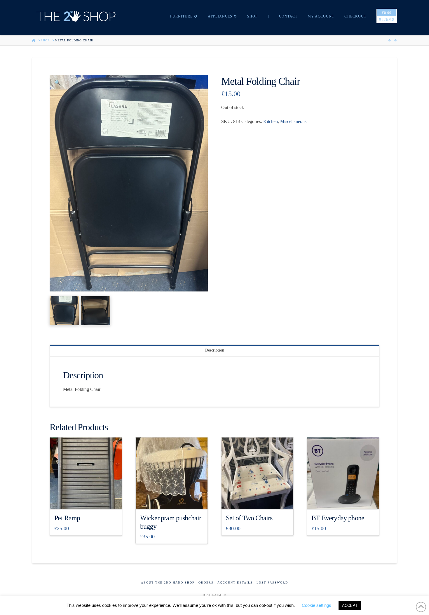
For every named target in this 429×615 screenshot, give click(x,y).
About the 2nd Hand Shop (168, 582)
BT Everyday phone (337, 518)
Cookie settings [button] (316, 605)
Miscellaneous (293, 121)
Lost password (272, 582)
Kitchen (270, 121)
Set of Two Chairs (249, 518)
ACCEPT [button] (350, 605)
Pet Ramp (67, 518)
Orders (206, 582)
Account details (235, 582)
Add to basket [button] (88, 500)
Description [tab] (214, 350)
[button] (58, 83)
